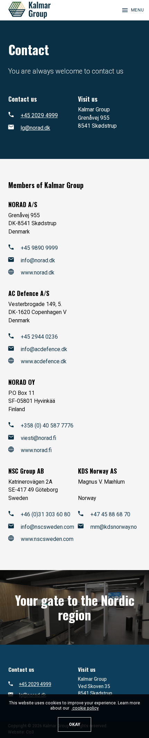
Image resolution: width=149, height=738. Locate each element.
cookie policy (85, 708)
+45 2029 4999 (39, 115)
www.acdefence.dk (44, 361)
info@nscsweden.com (47, 527)
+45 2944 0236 (39, 336)
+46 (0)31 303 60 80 (45, 514)
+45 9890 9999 (39, 248)
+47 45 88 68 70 (110, 514)
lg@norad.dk (35, 128)
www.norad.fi (36, 450)
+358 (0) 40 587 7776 (47, 425)
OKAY (74, 724)
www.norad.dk (37, 272)
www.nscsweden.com (47, 539)
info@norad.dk (38, 260)
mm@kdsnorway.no (113, 527)
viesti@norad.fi (38, 438)
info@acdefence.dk (44, 349)
